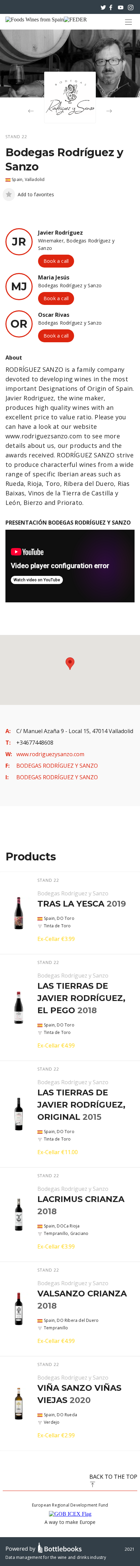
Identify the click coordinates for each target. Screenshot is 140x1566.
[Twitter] (103, 7)
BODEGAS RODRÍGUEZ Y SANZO (57, 765)
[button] (70, 664)
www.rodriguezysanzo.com (50, 754)
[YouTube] (121, 7)
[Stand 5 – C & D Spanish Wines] (31, 111)
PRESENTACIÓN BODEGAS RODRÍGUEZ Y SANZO (68, 522)
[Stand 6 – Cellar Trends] (109, 111)
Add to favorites (36, 194)
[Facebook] (111, 7)
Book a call (56, 261)
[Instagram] (131, 7)
